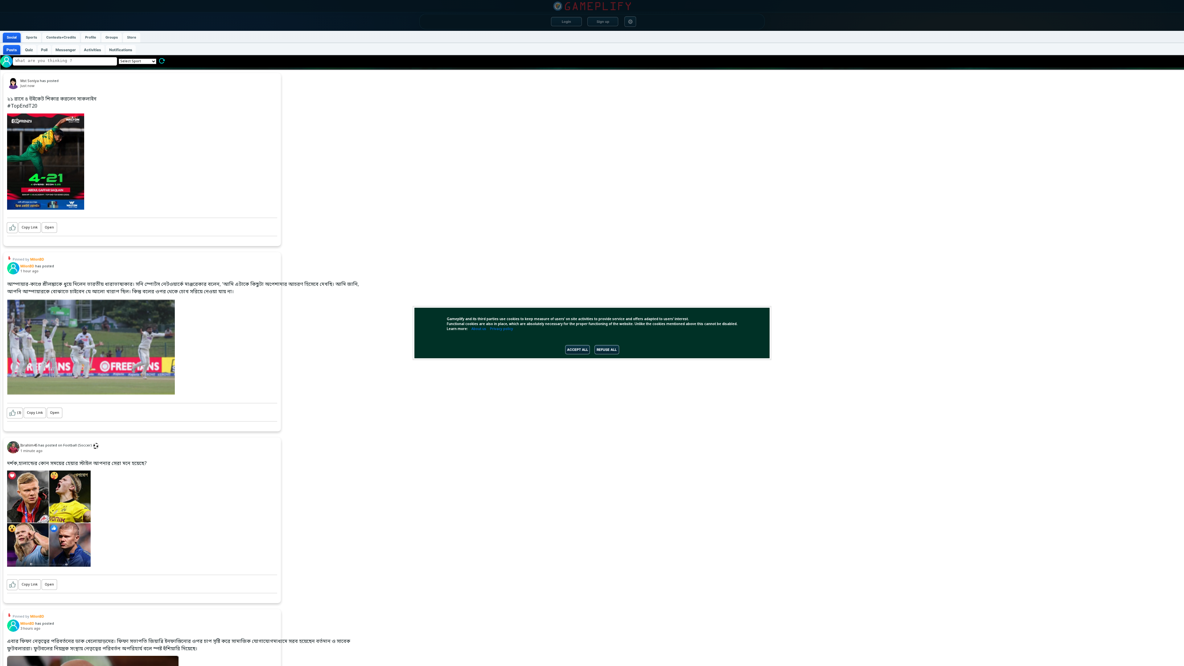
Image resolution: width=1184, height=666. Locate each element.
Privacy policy (501, 329)
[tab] (12, 38)
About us (478, 329)
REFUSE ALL (607, 349)
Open (49, 227)
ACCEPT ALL (577, 349)
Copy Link (30, 227)
